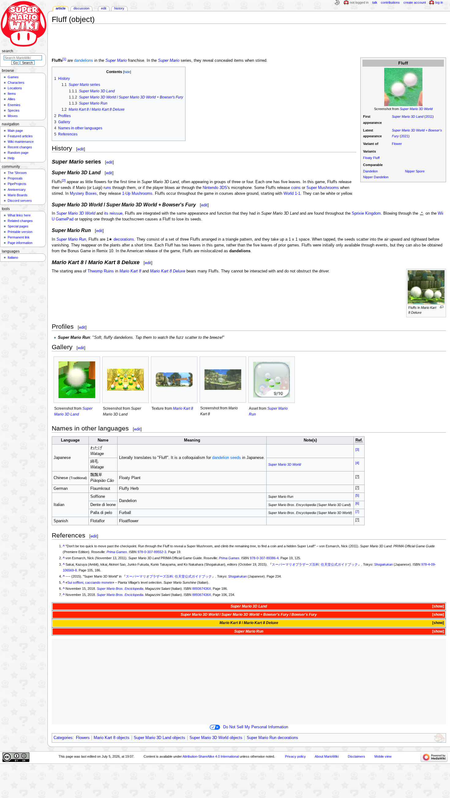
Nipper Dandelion (375, 177)
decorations (124, 239)
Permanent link (19, 237)
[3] (357, 449)
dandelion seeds (226, 458)
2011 (429, 116)
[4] (357, 463)
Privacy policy (295, 756)
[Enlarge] (441, 307)
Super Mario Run (71, 239)
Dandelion (370, 171)
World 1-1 (291, 193)
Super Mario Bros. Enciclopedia (120, 588)
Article (61, 8)
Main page (15, 130)
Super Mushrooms (322, 188)
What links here (19, 215)
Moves (13, 116)
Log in (439, 2)
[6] (357, 503)
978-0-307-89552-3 (151, 552)
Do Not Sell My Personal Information (255, 727)
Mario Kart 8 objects (111, 738)
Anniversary (17, 189)
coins (296, 188)
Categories (63, 738)
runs (107, 188)
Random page (18, 152)
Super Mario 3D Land (407, 116)
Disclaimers (356, 756)
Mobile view (383, 756)
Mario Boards (18, 195)
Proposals (15, 178)
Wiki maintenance (21, 141)
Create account (414, 2)
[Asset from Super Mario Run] (271, 379)
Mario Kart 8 (130, 271)
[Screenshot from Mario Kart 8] (223, 379)
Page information (20, 243)
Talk (374, 2)
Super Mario (116, 61)
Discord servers (20, 200)
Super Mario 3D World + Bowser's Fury (255, 614)
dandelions (83, 61)
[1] (64, 59)
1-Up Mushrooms (137, 193)
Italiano (13, 257)
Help (11, 158)
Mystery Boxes (83, 193)
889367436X (201, 588)
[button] (437, 606)
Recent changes (20, 147)
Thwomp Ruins (101, 271)
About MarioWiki (327, 756)
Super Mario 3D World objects (215, 738)
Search (7, 51)
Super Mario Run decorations (272, 738)
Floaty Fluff (371, 158)
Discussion (81, 8)
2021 (404, 136)
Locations (15, 88)
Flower (397, 144)
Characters (16, 82)
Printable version (20, 232)
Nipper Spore (415, 171)
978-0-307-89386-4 (264, 558)
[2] (64, 180)
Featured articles (20, 136)
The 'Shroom (17, 173)
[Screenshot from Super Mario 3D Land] (77, 379)
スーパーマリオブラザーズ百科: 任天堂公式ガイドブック (315, 564)
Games (13, 77)
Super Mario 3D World (416, 109)
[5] (357, 495)
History (119, 8)
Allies (11, 99)
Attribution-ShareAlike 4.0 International (210, 756)
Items (12, 93)
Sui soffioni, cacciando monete (89, 582)
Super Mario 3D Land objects (159, 738)
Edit (103, 8)
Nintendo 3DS (215, 188)
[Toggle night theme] (337, 3)
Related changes (20, 221)
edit (80, 149)
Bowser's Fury (304, 614)
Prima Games (117, 552)
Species (14, 110)
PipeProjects (17, 184)
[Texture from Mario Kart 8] (174, 379)
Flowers (83, 738)
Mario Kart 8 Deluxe (167, 271)
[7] (357, 511)
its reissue (113, 213)
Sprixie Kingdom (366, 213)
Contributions (390, 2)
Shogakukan (383, 564)
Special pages (18, 226)
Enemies (14, 105)
